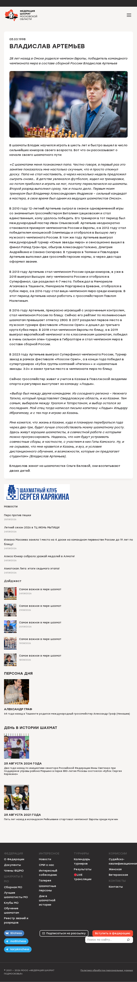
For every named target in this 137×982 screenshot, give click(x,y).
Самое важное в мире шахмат (40, 589)
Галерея (45, 880)
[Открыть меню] (129, 15)
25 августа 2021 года (22, 815)
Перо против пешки (17, 515)
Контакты (116, 886)
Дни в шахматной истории (47, 900)
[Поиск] (129, 940)
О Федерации (14, 859)
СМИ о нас (46, 865)
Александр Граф (18, 709)
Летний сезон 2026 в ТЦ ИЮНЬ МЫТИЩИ (31, 527)
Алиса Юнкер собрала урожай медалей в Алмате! (39, 556)
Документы (12, 865)
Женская (115, 869)
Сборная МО (13, 887)
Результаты (82, 869)
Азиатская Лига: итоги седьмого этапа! (31, 568)
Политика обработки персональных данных (107, 970)
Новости (45, 859)
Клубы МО (11, 902)
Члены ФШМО (14, 870)
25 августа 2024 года (23, 763)
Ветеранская (118, 874)
